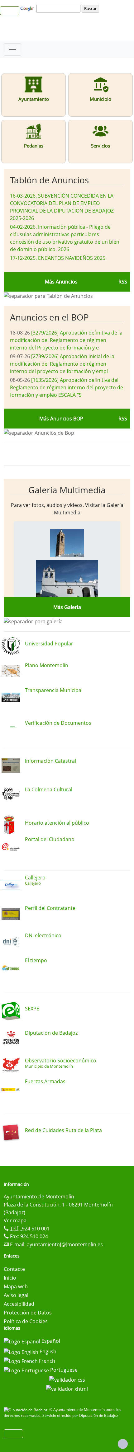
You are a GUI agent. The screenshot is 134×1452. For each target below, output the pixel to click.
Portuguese (63, 1369)
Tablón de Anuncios (49, 180)
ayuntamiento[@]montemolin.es (65, 1244)
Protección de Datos (28, 1312)
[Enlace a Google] (27, 8)
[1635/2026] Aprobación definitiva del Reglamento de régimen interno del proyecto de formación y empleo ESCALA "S (66, 387)
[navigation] (59, 8)
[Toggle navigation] (12, 49)
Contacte (14, 1269)
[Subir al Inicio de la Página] (123, 1444)
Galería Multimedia (67, 490)
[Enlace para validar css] (67, 1379)
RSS (122, 281)
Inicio (10, 1277)
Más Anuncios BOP (61, 418)
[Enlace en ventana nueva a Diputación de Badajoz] (26, 1409)
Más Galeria (67, 607)
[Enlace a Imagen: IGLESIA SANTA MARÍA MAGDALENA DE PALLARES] (67, 582)
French (46, 1360)
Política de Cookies (26, 1321)
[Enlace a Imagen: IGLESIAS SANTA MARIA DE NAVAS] (67, 542)
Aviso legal (16, 1295)
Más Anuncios (61, 281)
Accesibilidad (19, 1303)
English (47, 1351)
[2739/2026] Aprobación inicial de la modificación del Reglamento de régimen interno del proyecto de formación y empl (62, 364)
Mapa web (16, 1286)
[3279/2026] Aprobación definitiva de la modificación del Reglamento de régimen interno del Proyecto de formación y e (66, 340)
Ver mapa (15, 1220)
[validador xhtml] (67, 1388)
